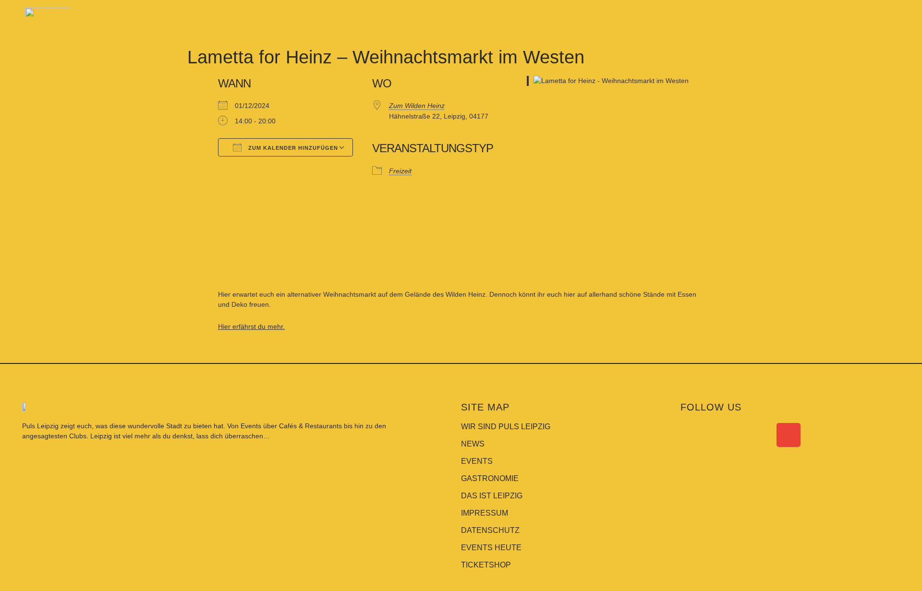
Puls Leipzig (40, 426)
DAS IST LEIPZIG (491, 496)
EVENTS (477, 461)
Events (252, 426)
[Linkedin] (740, 435)
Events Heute (491, 547)
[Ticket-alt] (764, 435)
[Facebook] (692, 435)
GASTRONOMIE (490, 478)
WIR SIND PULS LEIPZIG (505, 426)
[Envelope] (788, 435)
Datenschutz (490, 530)
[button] (882, 21)
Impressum (484, 513)
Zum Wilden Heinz (417, 105)
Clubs (77, 436)
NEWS (473, 444)
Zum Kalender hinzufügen (292, 148)
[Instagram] (716, 435)
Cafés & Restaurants (310, 426)
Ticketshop (486, 565)
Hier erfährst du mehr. (251, 326)
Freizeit (400, 171)
